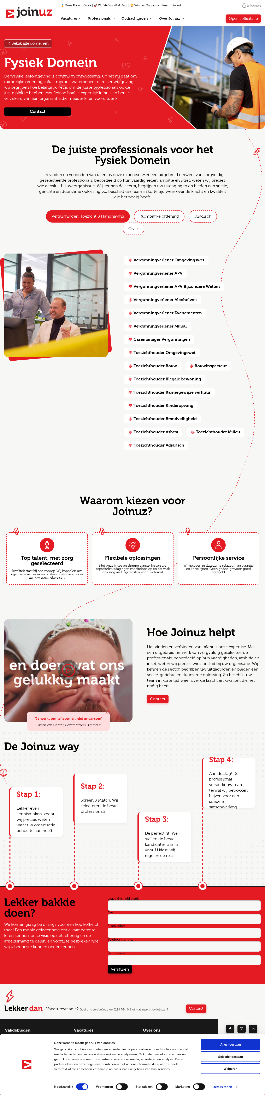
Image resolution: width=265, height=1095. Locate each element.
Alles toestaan (230, 1044)
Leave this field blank (123, 899)
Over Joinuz (170, 18)
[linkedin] (253, 1029)
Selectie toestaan (230, 1056)
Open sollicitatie (243, 18)
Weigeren (230, 1068)
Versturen (120, 969)
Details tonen (222, 1087)
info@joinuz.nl (158, 1009)
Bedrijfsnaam (117, 953)
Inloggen (254, 5)
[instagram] (241, 1029)
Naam (112, 912)
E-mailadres (116, 926)
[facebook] (230, 1029)
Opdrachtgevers (135, 18)
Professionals (100, 18)
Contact (37, 111)
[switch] (122, 1086)
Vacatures (69, 18)
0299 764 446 (122, 1009)
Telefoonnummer (121, 939)
